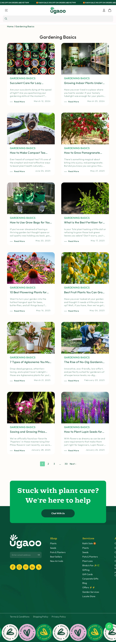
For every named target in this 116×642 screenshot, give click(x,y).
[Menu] (6, 10)
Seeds (53, 548)
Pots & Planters (57, 552)
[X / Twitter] (39, 567)
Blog (84, 583)
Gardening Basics (24, 26)
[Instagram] (19, 567)
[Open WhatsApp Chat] (109, 626)
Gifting (85, 570)
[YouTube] (26, 567)
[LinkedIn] (32, 567)
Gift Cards (87, 574)
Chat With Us (58, 513)
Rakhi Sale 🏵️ (89, 543)
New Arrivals (56, 561)
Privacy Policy (59, 616)
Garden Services (90, 592)
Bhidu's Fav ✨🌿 (91, 565)
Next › (73, 463)
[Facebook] (13, 567)
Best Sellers (56, 556)
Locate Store (88, 596)
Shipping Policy (40, 616)
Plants (53, 543)
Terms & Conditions (19, 616)
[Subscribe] (38, 555)
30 (66, 463)
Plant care (87, 561)
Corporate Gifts (90, 578)
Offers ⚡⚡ (88, 587)
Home (10, 26)
